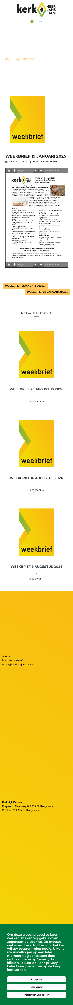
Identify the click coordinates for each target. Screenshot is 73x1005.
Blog (16, 59)
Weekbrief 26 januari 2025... (47, 291)
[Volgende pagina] (14, 171)
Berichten (29, 59)
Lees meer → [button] (36, 401)
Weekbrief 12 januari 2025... (25, 285)
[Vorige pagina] (9, 171)
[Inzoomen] (41, 171)
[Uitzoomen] (35, 171)
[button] (40, 22)
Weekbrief (51, 161)
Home (6, 59)
